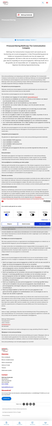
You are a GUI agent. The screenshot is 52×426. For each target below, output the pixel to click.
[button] (47, 2)
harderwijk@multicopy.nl (7, 387)
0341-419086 (5, 384)
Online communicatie (7, 362)
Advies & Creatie (6, 365)
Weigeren (9, 223)
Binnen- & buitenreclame (8, 359)
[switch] (20, 215)
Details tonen (45, 219)
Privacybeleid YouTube (38, 199)
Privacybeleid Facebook (12, 199)
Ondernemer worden (7, 370)
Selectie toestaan (26, 223)
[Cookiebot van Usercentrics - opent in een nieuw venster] (44, 201)
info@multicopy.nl (6, 324)
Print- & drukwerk (6, 357)
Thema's (4, 367)
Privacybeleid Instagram (25, 199)
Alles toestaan (42, 223)
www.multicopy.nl (33, 97)
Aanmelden (6, 398)
